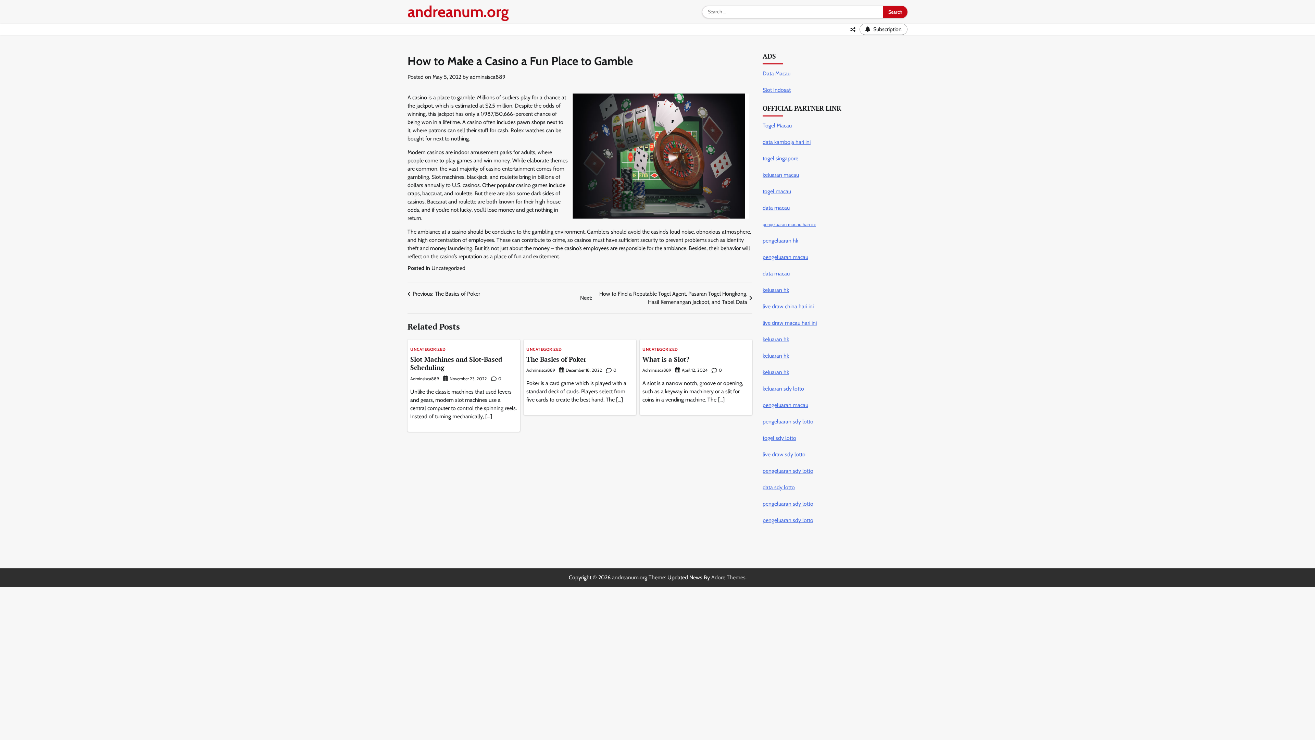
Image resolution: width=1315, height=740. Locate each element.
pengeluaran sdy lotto (788, 520)
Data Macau (776, 73)
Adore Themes (728, 577)
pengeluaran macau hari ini (789, 224)
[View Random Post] (853, 29)
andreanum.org (458, 11)
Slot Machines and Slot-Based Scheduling (456, 363)
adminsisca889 (487, 77)
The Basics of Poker (556, 359)
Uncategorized (448, 268)
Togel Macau (777, 125)
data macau (776, 273)
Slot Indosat (777, 90)
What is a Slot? (665, 359)
